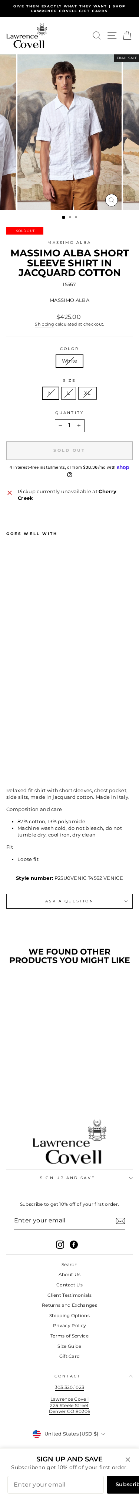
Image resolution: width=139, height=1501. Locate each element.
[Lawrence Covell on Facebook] (74, 1245)
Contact (67, 1376)
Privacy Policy (69, 1325)
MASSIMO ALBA (69, 242)
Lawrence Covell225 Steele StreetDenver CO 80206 (69, 1405)
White (69, 361)
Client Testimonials (69, 1295)
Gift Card (69, 1356)
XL (87, 393)
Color (69, 348)
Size (69, 380)
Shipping (44, 324)
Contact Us (69, 1285)
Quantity (69, 412)
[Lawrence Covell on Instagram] (60, 1245)
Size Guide (69, 1346)
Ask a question (69, 901)
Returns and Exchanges (69, 1305)
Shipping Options (69, 1315)
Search (69, 1264)
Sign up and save (67, 1177)
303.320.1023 (70, 1387)
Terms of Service (69, 1336)
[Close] (128, 1459)
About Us (70, 1274)
